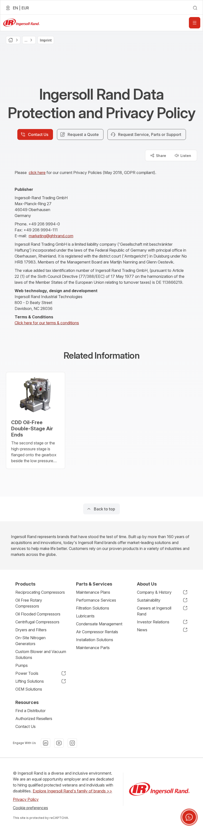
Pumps (21, 665)
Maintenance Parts (93, 647)
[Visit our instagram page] (72, 743)
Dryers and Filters (31, 629)
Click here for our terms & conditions (47, 322)
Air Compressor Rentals (97, 631)
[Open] (194, 22)
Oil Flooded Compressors (37, 614)
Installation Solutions (94, 639)
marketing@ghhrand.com (51, 235)
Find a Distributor (30, 710)
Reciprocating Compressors (40, 592)
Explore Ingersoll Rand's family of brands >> (72, 790)
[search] (195, 8)
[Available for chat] (189, 817)
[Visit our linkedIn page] (45, 743)
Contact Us (25, 726)
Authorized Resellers (33, 718)
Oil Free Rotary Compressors (28, 603)
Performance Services (96, 600)
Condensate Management (99, 623)
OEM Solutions (28, 689)
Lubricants (85, 615)
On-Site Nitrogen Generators (30, 640)
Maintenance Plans (93, 592)
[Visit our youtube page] (59, 743)
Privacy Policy (26, 799)
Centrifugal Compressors (37, 621)
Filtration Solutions (92, 608)
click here (37, 172)
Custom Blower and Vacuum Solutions (40, 654)
